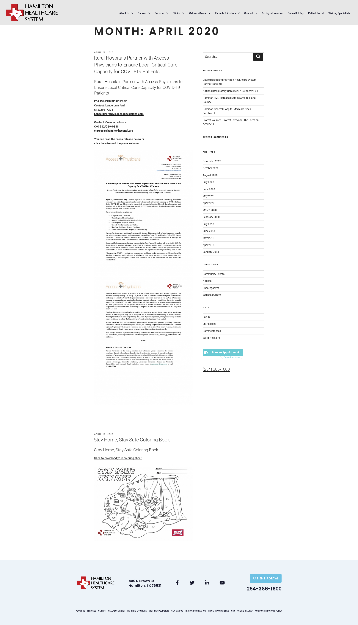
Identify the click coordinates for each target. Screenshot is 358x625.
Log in (206, 316)
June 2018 (209, 230)
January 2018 (211, 251)
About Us (124, 13)
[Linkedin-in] (207, 582)
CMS (233, 611)
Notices (207, 280)
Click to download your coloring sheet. (118, 458)
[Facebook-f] (177, 582)
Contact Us (250, 13)
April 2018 (208, 245)
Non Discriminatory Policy (268, 611)
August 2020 (210, 175)
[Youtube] (222, 582)
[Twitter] (192, 582)
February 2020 (211, 216)
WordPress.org (211, 337)
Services (159, 13)
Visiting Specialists (339, 13)
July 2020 (208, 182)
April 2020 (208, 202)
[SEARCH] (258, 57)
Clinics (176, 13)
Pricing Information (272, 13)
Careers (142, 13)
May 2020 (208, 196)
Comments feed (212, 330)
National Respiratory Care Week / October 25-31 (230, 90)
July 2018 (208, 224)
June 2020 (209, 189)
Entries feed (209, 323)
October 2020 (211, 168)
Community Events (213, 273)
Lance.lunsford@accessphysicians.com (119, 114)
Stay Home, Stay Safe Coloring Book (132, 440)
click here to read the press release (116, 143)
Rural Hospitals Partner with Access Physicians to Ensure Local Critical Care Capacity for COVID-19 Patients (135, 64)
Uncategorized (211, 287)
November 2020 (212, 161)
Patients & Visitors (225, 13)
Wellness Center (198, 13)
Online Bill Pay (296, 13)
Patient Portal (316, 13)
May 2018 (208, 237)
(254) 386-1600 (216, 369)
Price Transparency (218, 611)
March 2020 (210, 210)
